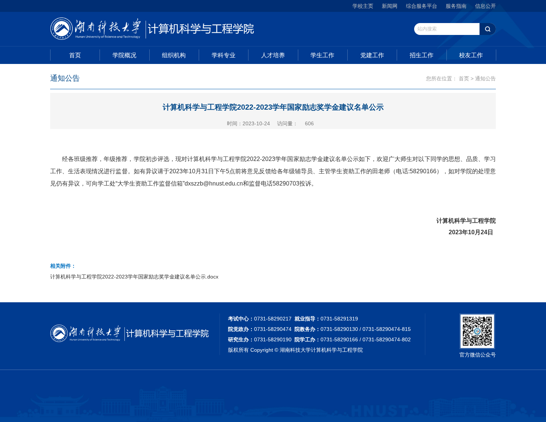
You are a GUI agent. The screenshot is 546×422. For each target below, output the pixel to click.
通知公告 (485, 78)
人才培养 (273, 55)
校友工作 (471, 55)
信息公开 (485, 6)
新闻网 (389, 6)
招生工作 (421, 55)
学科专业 (223, 55)
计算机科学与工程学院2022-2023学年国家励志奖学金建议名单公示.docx (134, 277)
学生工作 (322, 55)
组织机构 (174, 55)
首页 (75, 55)
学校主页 (362, 6)
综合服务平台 (421, 6)
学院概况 (124, 55)
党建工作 (372, 55)
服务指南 (456, 6)
